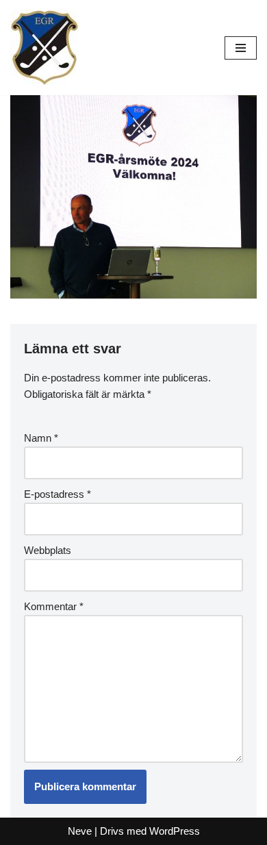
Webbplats (47, 550)
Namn (41, 438)
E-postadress (57, 494)
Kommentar (54, 606)
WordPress (174, 831)
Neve (80, 831)
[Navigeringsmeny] (241, 48)
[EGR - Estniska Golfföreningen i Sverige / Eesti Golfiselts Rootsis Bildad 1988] (44, 48)
